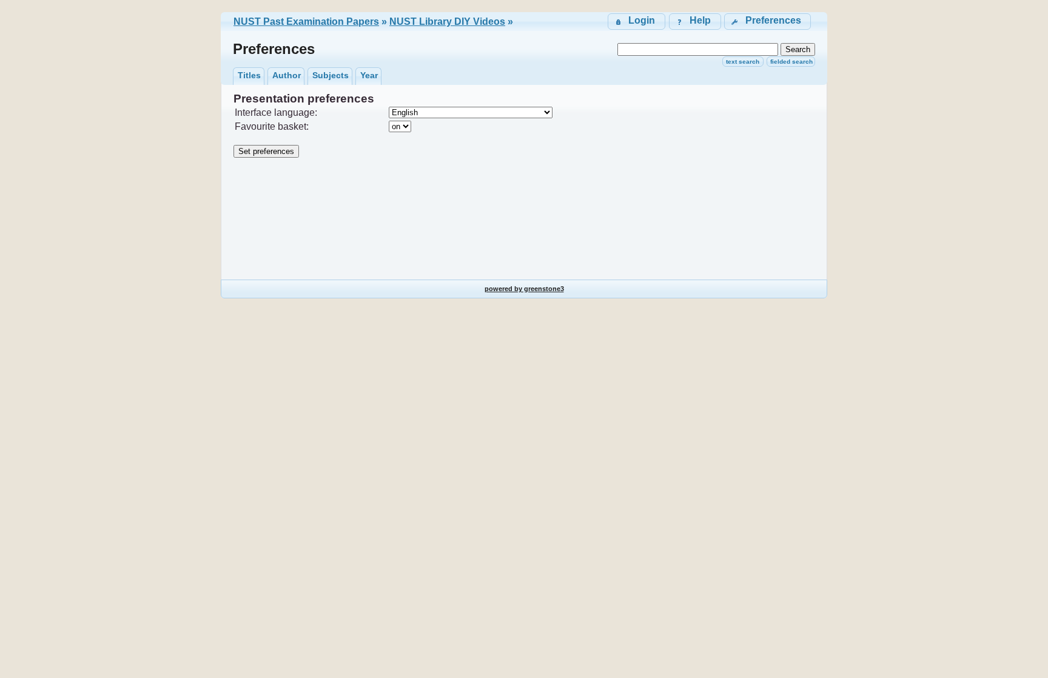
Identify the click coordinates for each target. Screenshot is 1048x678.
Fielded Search (791, 61)
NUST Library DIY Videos (447, 21)
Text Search (742, 61)
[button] (767, 21)
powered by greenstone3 (524, 288)
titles (249, 75)
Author (286, 75)
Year (369, 75)
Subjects (330, 75)
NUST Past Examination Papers (306, 21)
